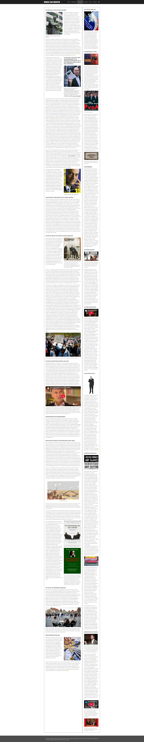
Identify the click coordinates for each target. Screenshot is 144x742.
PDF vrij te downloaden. (77, 96)
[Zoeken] (99, 2)
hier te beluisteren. (72, 155)
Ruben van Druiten (52, 2)
